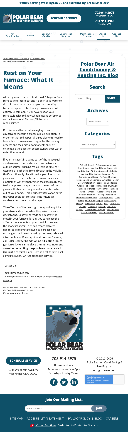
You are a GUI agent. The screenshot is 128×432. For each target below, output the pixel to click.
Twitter (64, 382)
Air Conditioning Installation (104, 171)
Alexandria (95, 179)
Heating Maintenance (86, 197)
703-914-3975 (64, 358)
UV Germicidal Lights (95, 209)
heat (113, 191)
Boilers (114, 182)
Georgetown (103, 191)
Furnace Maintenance (97, 188)
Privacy (116, 383)
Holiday (79, 203)
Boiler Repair (103, 182)
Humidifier (90, 203)
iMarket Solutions (45, 425)
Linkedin (74, 382)
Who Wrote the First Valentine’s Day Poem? (18, 61)
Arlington (106, 179)
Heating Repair (106, 197)
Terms (121, 383)
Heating (91, 194)
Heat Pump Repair (94, 200)
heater (82, 194)
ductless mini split (98, 185)
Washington (113, 209)
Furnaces (91, 191)
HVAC (99, 203)
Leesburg (92, 206)
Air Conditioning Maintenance (95, 174)
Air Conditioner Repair (102, 168)
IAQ (106, 203)
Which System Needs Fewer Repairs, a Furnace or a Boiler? (24, 59)
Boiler (116, 179)
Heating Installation (106, 194)
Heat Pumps (110, 200)
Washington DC (106, 212)
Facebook (54, 382)
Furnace (14, 272)
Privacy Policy (98, 380)
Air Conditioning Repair (97, 175)
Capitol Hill (82, 185)
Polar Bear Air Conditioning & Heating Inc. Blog (97, 70)
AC (81, 165)
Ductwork (113, 185)
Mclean (24, 272)
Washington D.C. (89, 212)
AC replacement (104, 165)
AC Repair (89, 165)
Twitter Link (10, 265)
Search (112, 98)
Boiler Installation (86, 182)
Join (99, 409)
